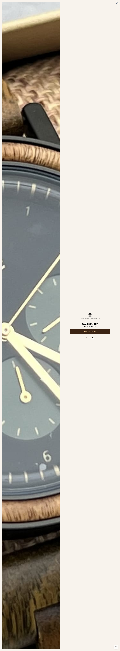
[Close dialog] (117, 2)
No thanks (90, 338)
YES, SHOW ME (90, 332)
